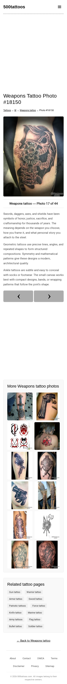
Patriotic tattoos (17, 605)
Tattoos (7, 110)
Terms (54, 658)
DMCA (40, 658)
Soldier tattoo (35, 626)
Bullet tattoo (15, 626)
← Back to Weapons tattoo (33, 640)
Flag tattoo (34, 619)
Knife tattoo (15, 612)
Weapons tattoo (28, 110)
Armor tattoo (15, 599)
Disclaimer (18, 666)
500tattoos (14, 6)
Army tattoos (16, 619)
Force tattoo (38, 605)
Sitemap (49, 666)
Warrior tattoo (34, 592)
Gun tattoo (14, 592)
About (13, 658)
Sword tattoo (35, 599)
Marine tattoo (35, 612)
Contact (27, 658)
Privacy (35, 666)
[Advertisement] (33, 51)
